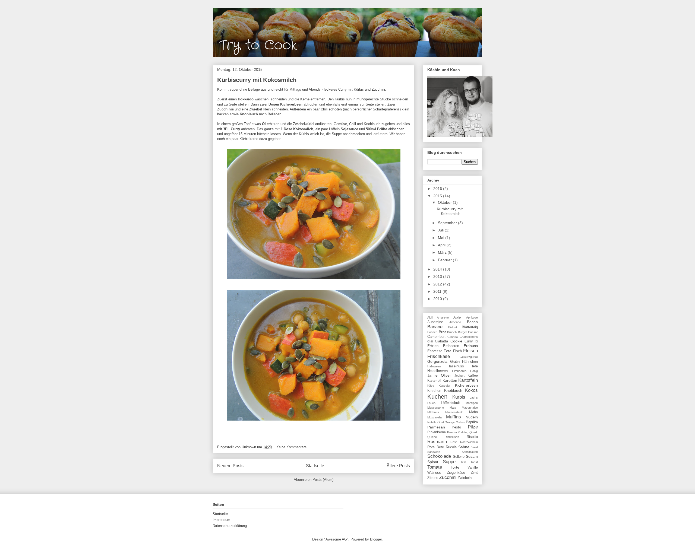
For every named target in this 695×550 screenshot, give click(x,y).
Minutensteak (454, 412)
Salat (474, 447)
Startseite (315, 465)
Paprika (472, 422)
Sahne (463, 447)
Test (463, 462)
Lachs (474, 397)
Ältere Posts (398, 465)
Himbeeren (459, 371)
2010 (438, 299)
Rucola (451, 447)
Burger (462, 332)
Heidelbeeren (437, 371)
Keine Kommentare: (292, 447)
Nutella (431, 422)
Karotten (450, 380)
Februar (445, 260)
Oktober (445, 202)
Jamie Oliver (439, 375)
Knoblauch (453, 390)
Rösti (453, 442)
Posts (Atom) (322, 480)
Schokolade (439, 456)
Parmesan (436, 427)
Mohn (473, 412)
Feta (447, 351)
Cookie (456, 341)
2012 (438, 284)
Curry (469, 341)
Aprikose (472, 317)
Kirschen (434, 391)
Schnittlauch (470, 451)
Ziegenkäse (456, 473)
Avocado (455, 322)
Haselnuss (455, 366)
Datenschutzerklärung (230, 526)
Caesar (473, 332)
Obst (440, 422)
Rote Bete (435, 447)
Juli (441, 230)
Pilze (473, 427)
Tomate (434, 467)
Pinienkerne (436, 432)
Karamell (434, 381)
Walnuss (434, 473)
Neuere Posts (230, 465)
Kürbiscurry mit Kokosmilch (256, 80)
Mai (441, 238)
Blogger (376, 539)
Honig (474, 371)
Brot (442, 332)
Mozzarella (434, 417)
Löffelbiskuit (450, 403)
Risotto (472, 437)
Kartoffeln (468, 380)
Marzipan (472, 403)
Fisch (457, 351)
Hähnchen (470, 362)
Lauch (431, 403)
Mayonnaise (470, 407)
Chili (430, 341)
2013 (438, 276)
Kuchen (437, 396)
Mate (453, 407)
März (443, 252)
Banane (435, 326)
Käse (430, 385)
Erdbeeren (451, 346)
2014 (438, 269)
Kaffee (472, 375)
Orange (450, 422)
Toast (474, 462)
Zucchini (447, 477)
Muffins (453, 416)
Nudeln (472, 417)
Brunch (452, 332)
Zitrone (432, 478)
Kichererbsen (466, 385)
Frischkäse (438, 356)
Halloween (434, 366)
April (442, 245)
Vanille (472, 467)
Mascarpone (435, 407)
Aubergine (435, 322)
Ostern (460, 422)
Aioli (429, 317)
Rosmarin (437, 441)
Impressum (221, 520)
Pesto (456, 427)
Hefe (474, 366)
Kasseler (444, 385)
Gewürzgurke (469, 356)
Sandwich (433, 451)
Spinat (432, 462)
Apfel (457, 317)
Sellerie (459, 457)
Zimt (474, 473)
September (448, 223)
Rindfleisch (452, 436)
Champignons (469, 336)
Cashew (452, 336)
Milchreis (433, 412)
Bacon (472, 322)
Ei (476, 341)
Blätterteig (470, 327)
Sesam (472, 456)
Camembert (436, 337)
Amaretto (443, 317)
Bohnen (432, 332)
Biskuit (452, 327)
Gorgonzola (437, 361)
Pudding (463, 432)
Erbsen (432, 346)
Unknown (249, 447)
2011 (438, 291)
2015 (438, 196)
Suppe (449, 461)
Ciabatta (441, 341)
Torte (455, 467)
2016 (438, 188)
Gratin (455, 362)
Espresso (434, 351)
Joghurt (459, 375)
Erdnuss (471, 346)
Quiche (432, 436)
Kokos (471, 390)
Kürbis (458, 397)
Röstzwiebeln (469, 442)
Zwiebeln (465, 478)
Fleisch (470, 350)
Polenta (452, 432)
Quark (473, 432)
